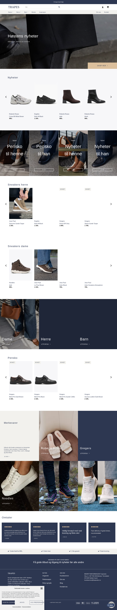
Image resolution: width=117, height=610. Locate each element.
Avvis (22, 602)
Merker (34, 12)
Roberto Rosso (14, 114)
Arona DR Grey (64, 223)
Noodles (12, 282)
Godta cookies (9, 602)
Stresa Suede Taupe (91, 223)
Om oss (98, 12)
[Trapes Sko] (13, 7)
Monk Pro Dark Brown (16, 397)
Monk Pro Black (39, 397)
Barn (25, 12)
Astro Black (63, 285)
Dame (10, 12)
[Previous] (6, 97)
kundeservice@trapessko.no (92, 580)
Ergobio (36, 114)
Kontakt (106, 12)
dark (60, 116)
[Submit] (59, 7)
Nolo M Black (38, 223)
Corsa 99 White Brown (16, 116)
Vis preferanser (37, 602)
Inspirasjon (42, 12)
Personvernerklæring (17, 606)
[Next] (111, 97)
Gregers (62, 221)
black (86, 116)
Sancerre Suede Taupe (16, 223)
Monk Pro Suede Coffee (67, 397)
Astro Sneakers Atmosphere (94, 285)
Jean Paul (12, 221)
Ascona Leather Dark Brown (94, 397)
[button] (42, 588)
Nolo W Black (38, 116)
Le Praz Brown (39, 285)
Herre (18, 12)
